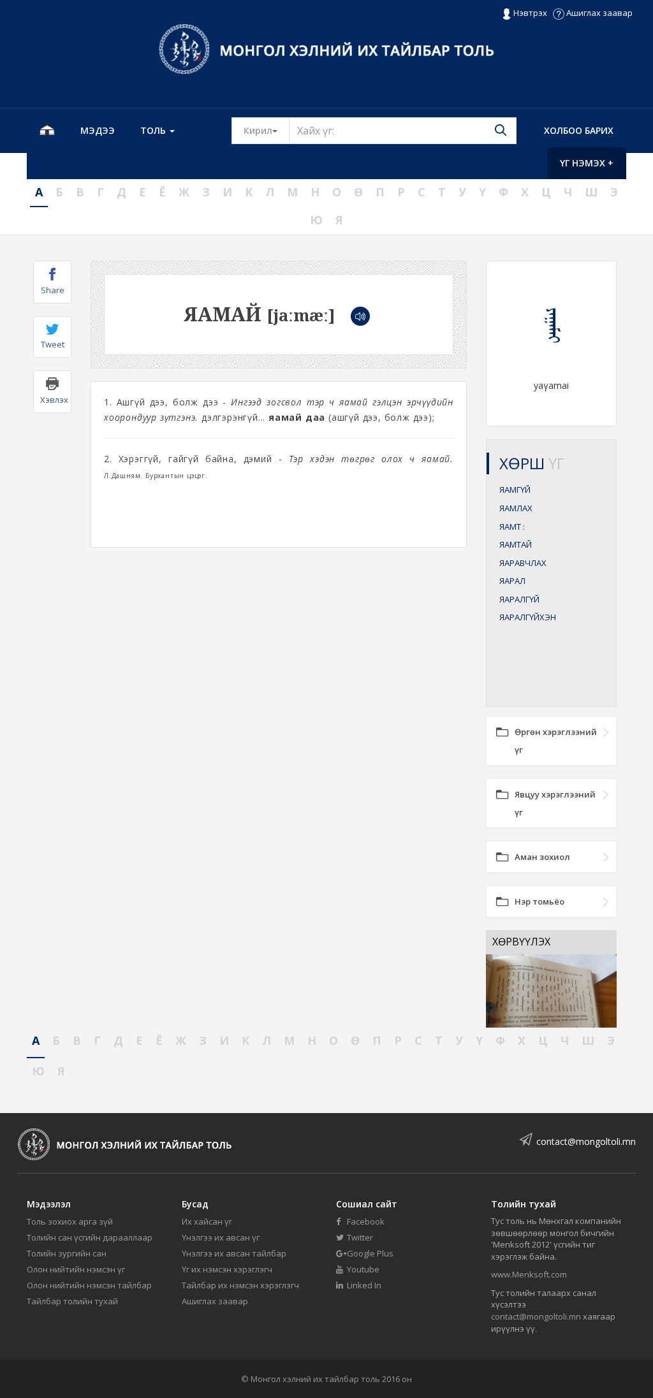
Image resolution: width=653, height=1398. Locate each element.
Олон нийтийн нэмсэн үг (76, 1269)
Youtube (362, 1269)
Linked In (363, 1285)
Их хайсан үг (207, 1221)
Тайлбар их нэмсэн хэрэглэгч (240, 1285)
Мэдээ (97, 130)
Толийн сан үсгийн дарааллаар (89, 1237)
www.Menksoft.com (529, 1274)
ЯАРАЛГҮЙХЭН (527, 617)
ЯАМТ (512, 526)
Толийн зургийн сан (66, 1253)
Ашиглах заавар (598, 12)
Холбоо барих (578, 130)
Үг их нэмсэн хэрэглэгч (227, 1269)
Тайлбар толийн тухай (72, 1301)
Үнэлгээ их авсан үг (221, 1237)
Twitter (359, 1237)
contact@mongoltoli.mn (586, 1141)
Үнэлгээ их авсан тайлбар (234, 1253)
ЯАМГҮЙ (515, 489)
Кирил (267, 130)
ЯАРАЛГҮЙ (519, 599)
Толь (154, 130)
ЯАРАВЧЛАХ (523, 563)
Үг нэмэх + (586, 163)
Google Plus (369, 1253)
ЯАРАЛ (512, 580)
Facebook (365, 1221)
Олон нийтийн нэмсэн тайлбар (89, 1285)
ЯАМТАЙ (515, 544)
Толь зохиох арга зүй (70, 1221)
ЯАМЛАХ (515, 508)
